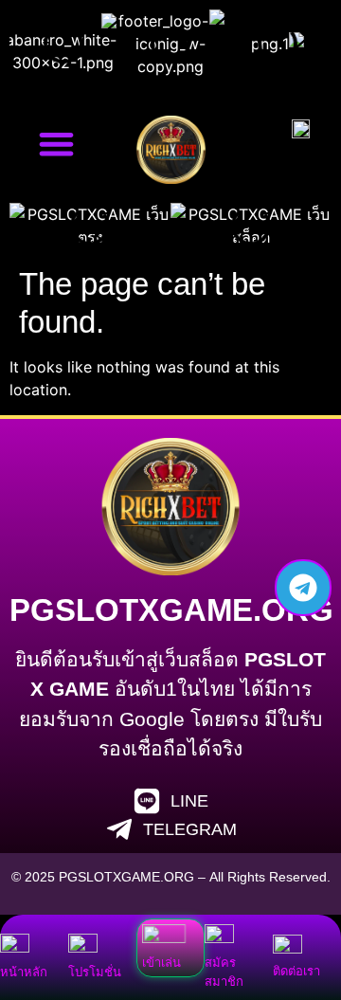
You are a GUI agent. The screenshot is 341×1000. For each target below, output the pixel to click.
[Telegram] (303, 587)
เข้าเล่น (161, 962)
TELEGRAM (190, 830)
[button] (56, 144)
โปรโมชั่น (94, 972)
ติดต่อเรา (296, 971)
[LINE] (147, 801)
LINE (189, 801)
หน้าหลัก (23, 972)
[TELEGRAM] (119, 829)
